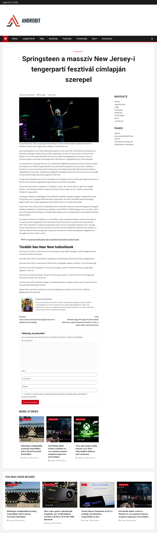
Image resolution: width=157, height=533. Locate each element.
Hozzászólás (27, 340)
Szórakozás (78, 51)
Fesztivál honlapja (86, 199)
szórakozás (107, 39)
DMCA (117, 139)
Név (24, 371)
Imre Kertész (35, 458)
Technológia (81, 39)
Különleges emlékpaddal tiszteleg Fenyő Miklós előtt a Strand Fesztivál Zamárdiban (21, 514)
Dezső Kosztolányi (28, 95)
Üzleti (84, 485)
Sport (94, 39)
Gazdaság (53, 39)
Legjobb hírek (29, 39)
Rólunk (117, 133)
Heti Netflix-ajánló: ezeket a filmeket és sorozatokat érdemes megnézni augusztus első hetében (57, 451)
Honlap (24, 386)
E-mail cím (26, 378)
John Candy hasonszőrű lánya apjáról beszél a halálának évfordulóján (37, 319)
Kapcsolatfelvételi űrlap (123, 136)
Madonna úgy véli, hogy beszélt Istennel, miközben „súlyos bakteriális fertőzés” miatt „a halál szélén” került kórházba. (80, 321)
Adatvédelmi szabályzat (124, 144)
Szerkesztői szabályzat (123, 141)
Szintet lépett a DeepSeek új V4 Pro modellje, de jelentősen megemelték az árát (97, 514)
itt (27, 192)
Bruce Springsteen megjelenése (81, 230)
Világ (42, 39)
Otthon (15, 39)
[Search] (152, 39)
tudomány (66, 39)
